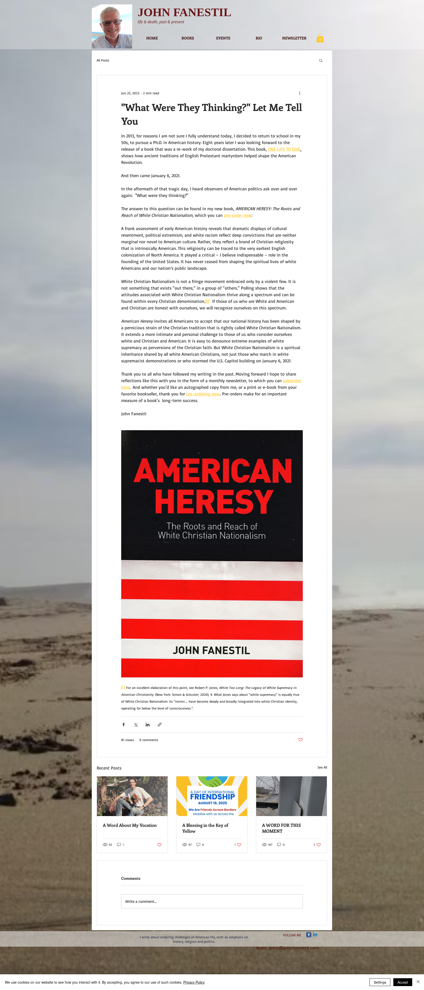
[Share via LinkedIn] (147, 724)
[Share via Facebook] (123, 724)
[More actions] (300, 93)
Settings (380, 982)
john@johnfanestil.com (294, 948)
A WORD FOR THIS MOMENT (281, 828)
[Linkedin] (315, 934)
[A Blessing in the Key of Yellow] (211, 796)
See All (322, 767)
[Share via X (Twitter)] (135, 724)
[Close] (418, 982)
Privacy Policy (194, 982)
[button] (320, 37)
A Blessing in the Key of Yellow (205, 828)
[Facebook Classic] (308, 934)
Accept (403, 982)
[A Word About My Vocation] (132, 796)
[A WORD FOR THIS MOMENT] (291, 796)
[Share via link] (159, 724)
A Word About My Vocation (130, 825)
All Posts (103, 60)
